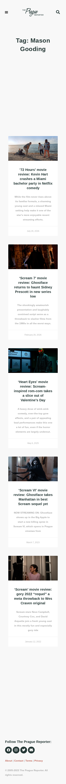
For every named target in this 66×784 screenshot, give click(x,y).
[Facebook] (8, 750)
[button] (6, 12)
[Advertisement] (33, 95)
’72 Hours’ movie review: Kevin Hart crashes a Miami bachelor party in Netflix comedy (33, 179)
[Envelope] (31, 750)
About (8, 760)
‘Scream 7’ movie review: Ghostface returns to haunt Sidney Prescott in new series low (33, 287)
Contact (18, 760)
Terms (28, 760)
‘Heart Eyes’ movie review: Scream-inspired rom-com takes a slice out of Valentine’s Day (33, 391)
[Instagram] (16, 750)
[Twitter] (23, 750)
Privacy (38, 760)
